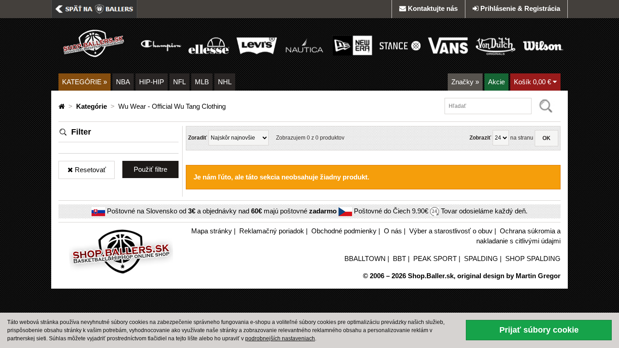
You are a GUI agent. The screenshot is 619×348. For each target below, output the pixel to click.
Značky (465, 82)
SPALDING (481, 258)
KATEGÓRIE (84, 82)
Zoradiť (197, 138)
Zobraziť (480, 138)
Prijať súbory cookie (539, 329)
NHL (225, 82)
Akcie (496, 82)
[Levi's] (257, 45)
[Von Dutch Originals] (495, 45)
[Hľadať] (546, 106)
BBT (399, 258)
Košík (532, 82)
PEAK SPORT (435, 258)
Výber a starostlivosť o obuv (451, 231)
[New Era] (352, 45)
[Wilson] (543, 45)
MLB (202, 82)
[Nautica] (304, 45)
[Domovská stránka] (62, 106)
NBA (123, 82)
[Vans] (448, 45)
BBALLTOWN (365, 258)
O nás (393, 231)
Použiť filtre (150, 169)
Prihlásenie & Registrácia (520, 8)
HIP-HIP (151, 82)
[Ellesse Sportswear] (209, 45)
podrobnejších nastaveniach (280, 338)
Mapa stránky (211, 231)
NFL (179, 82)
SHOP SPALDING (533, 258)
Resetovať (89, 170)
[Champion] (161, 45)
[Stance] (400, 45)
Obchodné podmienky (344, 231)
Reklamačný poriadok (271, 231)
